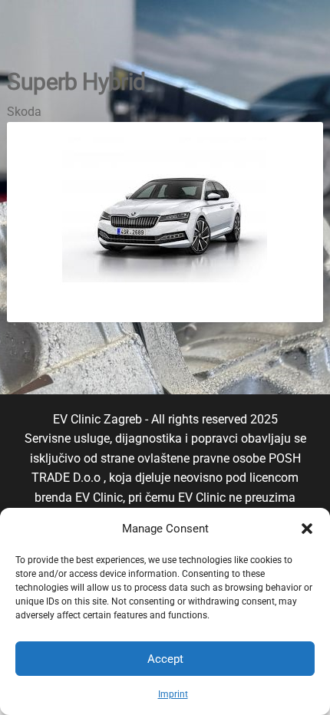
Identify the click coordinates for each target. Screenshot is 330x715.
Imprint (173, 694)
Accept (165, 659)
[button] (307, 528)
